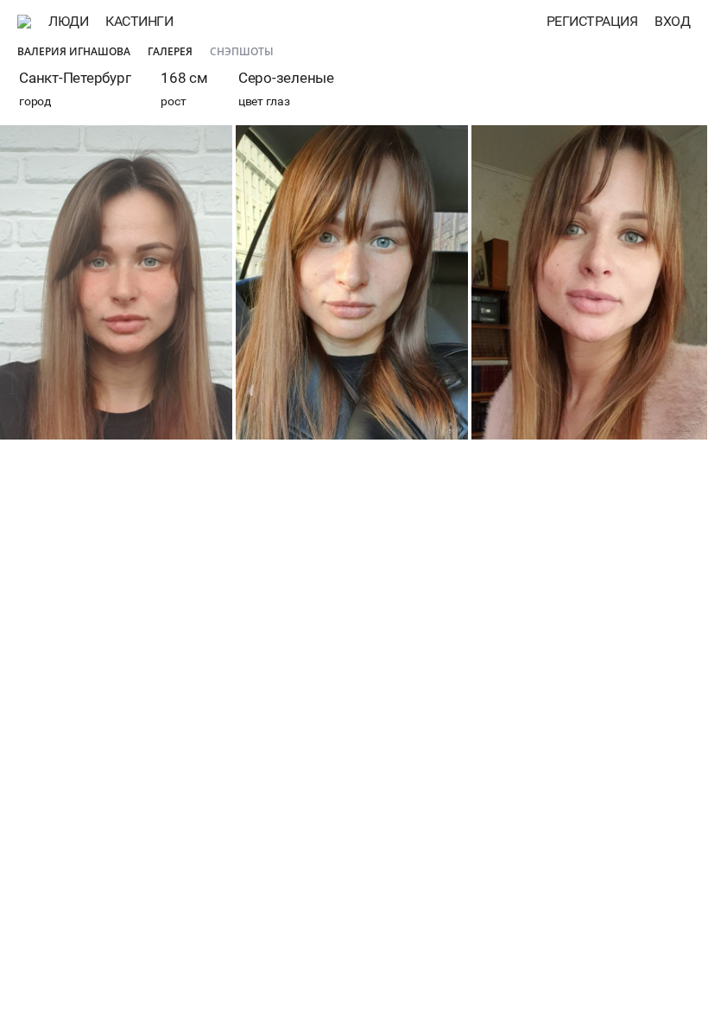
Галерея (170, 51)
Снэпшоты (242, 51)
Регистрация (592, 21)
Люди (68, 21)
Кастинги (139, 21)
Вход (672, 21)
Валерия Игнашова (73, 51)
